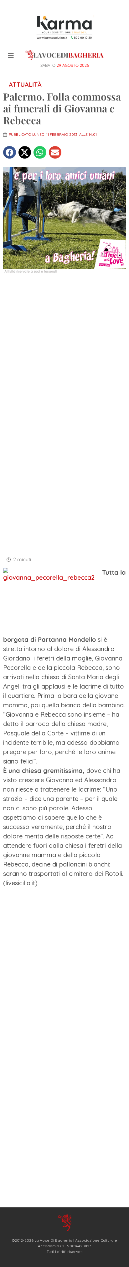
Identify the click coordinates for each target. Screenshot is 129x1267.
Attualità (25, 84)
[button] (9, 152)
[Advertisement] (64, 347)
